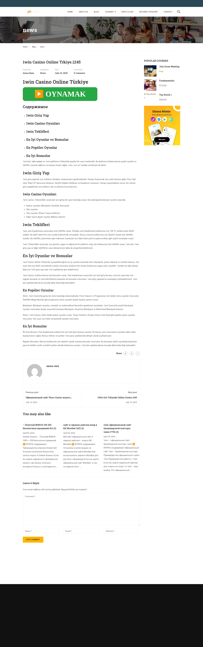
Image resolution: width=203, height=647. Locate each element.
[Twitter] (132, 353)
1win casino (37, 161)
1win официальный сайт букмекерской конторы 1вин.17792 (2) (117, 428)
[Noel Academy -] (33, 12)
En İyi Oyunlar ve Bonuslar (47, 139)
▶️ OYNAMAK (60, 94)
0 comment (79, 73)
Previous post (32, 392)
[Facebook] (125, 353)
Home (70, 12)
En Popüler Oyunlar (41, 147)
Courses (109, 12)
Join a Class (127, 12)
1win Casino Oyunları (43, 123)
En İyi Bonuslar (38, 155)
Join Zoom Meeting (169, 66)
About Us (83, 12)
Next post (132, 392)
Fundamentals (166, 80)
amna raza (28, 73)
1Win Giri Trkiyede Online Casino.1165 (117, 397)
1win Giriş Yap (37, 115)
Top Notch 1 (165, 94)
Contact (168, 12)
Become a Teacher (148, 12)
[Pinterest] (138, 353)
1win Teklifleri (37, 131)
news (42, 47)
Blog (96, 12)
